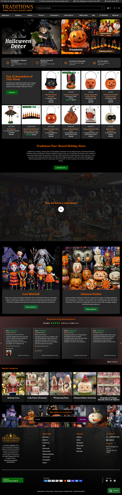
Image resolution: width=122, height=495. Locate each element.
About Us (45, 440)
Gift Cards (45, 437)
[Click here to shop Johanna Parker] (91, 289)
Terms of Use (46, 457)
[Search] (102, 8)
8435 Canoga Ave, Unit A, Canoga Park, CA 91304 (112, 449)
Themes (79, 448)
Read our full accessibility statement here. (10, 461)
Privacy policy (49, 491)
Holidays (79, 437)
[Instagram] (115, 481)
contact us (11, 456)
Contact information (79, 491)
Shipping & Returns (48, 454)
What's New (80, 445)
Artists (78, 440)
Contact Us (46, 442)
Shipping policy (68, 491)
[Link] (31, 36)
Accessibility (46, 459)
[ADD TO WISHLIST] (58, 73)
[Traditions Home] (17, 8)
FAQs (44, 445)
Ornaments (80, 442)
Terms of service (59, 491)
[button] (114, 8)
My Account (46, 448)
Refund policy (41, 491)
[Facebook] (107, 481)
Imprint (45, 462)
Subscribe (83, 419)
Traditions (12, 445)
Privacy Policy (47, 451)
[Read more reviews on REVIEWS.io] (112, 362)
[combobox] (70, 8)
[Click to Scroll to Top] (118, 484)
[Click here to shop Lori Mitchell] (31, 289)
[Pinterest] (111, 481)
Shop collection (31, 307)
